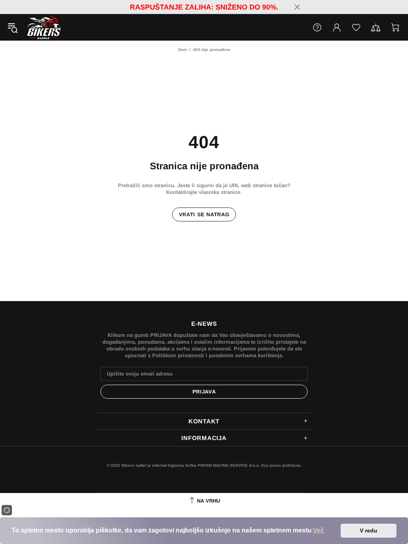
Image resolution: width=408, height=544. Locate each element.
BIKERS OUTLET (35, 27)
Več (318, 530)
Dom (182, 49)
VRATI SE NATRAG (204, 214)
